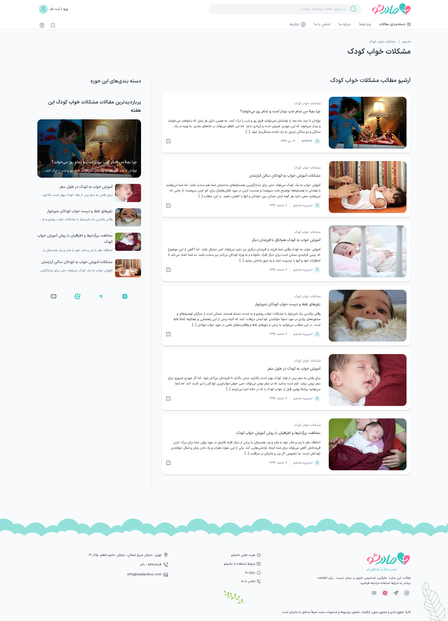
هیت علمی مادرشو (243, 555)
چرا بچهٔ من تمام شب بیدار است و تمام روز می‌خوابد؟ (280, 111)
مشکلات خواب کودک (307, 103)
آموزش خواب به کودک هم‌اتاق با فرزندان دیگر (286, 240)
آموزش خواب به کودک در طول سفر (294, 368)
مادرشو (406, 41)
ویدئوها (365, 24)
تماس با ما (322, 24)
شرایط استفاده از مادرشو (239, 563)
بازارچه (294, 24)
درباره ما (345, 24)
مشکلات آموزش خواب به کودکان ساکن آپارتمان (284, 175)
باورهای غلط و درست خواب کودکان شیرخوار (287, 304)
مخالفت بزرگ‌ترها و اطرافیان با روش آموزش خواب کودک (278, 433)
